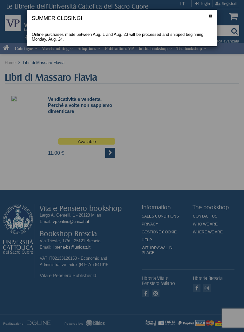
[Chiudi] (210, 16)
